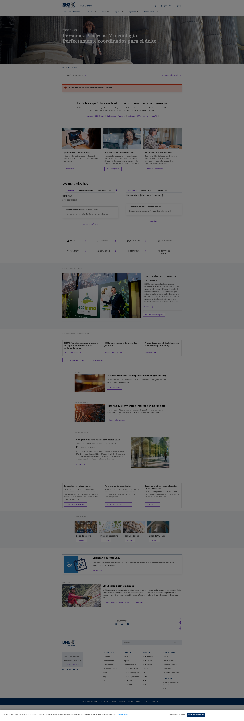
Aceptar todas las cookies (196, 714)
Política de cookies (122, 714)
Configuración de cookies (177, 714)
